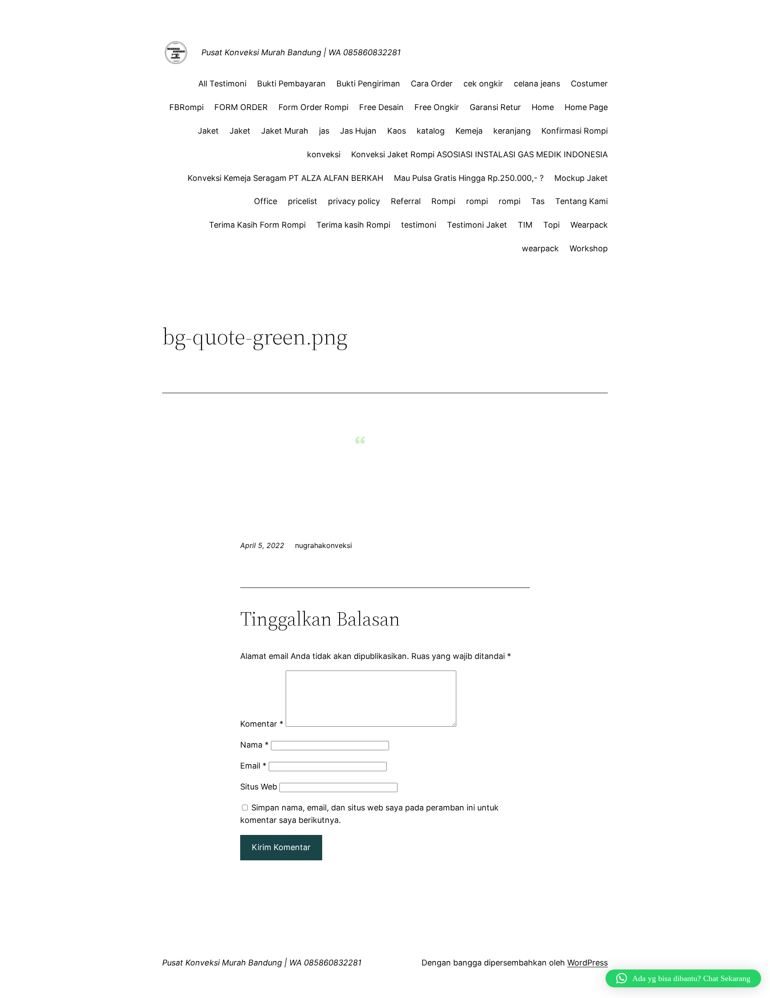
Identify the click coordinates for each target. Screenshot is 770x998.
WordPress (587, 962)
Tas (538, 201)
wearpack (540, 248)
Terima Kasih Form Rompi (257, 224)
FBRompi (186, 107)
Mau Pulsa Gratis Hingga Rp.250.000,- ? (469, 178)
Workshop (588, 248)
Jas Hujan (358, 130)
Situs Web (258, 786)
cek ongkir (483, 83)
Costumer (589, 83)
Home (543, 107)
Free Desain (381, 107)
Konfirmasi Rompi (574, 130)
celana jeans (537, 83)
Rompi (443, 201)
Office (265, 201)
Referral (406, 201)
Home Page (586, 107)
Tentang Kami (581, 201)
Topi (551, 224)
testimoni (418, 224)
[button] (683, 978)
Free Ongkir (436, 107)
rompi (477, 201)
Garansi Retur (495, 107)
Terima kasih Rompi (353, 224)
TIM (525, 224)
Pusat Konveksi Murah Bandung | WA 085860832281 (301, 52)
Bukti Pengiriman (368, 83)
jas (324, 130)
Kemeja (469, 130)
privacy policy (354, 201)
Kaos (396, 130)
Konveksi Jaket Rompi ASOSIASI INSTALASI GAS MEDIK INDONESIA (479, 154)
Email (253, 765)
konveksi (323, 154)
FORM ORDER (241, 107)
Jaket (208, 130)
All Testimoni (222, 83)
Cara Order (432, 83)
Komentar (261, 723)
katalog (431, 130)
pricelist (302, 201)
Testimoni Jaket (477, 224)
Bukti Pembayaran (291, 83)
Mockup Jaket (581, 178)
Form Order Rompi (313, 107)
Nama (254, 744)
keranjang (512, 130)
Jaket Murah (284, 130)
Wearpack (589, 224)
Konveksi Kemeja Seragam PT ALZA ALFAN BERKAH (285, 178)
